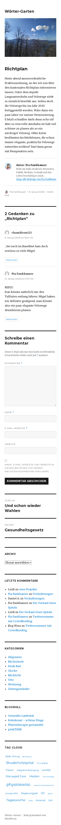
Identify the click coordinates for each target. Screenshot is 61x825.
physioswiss (18, 784)
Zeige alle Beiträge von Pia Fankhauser (37, 179)
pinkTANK (15, 729)
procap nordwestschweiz (44, 785)
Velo (11, 679)
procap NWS (12, 793)
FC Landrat (42, 763)
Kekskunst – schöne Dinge (26, 720)
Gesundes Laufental (21, 715)
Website (10, 444)
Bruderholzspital (20, 763)
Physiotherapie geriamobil (25, 724)
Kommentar (13, 363)
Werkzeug (14, 684)
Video (30, 800)
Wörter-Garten (19, 11)
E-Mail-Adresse (16, 428)
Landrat (46, 770)
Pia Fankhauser (18, 192)
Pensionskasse (48, 777)
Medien (34, 776)
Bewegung (26, 756)
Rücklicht (14, 675)
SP (43, 793)
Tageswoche (15, 800)
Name (9, 412)
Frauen (10, 770)
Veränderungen (43, 593)
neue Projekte (28, 589)
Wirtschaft (41, 800)
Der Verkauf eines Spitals (35, 612)
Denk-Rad (14, 666)
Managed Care (16, 776)
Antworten (11, 260)
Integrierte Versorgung (28, 770)
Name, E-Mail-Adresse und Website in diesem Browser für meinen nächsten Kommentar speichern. (29, 468)
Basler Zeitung (13, 756)
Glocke (12, 670)
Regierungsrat (29, 793)
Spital (50, 794)
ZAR (50, 800)
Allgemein (15, 657)
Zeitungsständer (19, 689)
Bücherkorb (16, 661)
